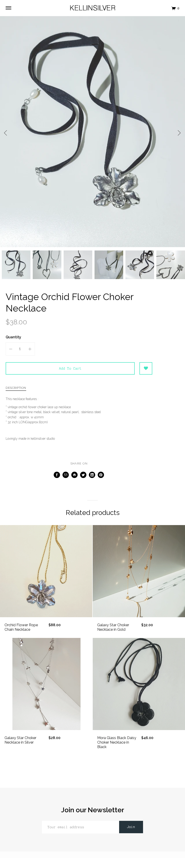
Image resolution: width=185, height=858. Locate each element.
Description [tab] (16, 387)
